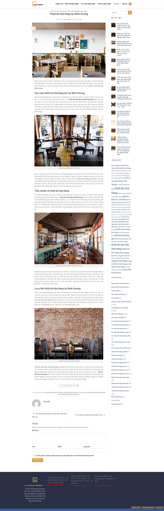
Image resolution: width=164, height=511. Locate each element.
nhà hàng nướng (123, 173)
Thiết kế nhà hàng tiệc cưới (120, 387)
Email (60, 447)
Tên (34, 447)
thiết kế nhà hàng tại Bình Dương (70, 394)
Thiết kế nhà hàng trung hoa (120, 391)
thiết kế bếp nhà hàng (116, 196)
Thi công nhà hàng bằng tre (120, 325)
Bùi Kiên (79, 19)
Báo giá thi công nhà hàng (119, 283)
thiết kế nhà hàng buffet (123, 205)
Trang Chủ (59, 4)
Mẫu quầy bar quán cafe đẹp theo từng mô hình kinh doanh (123, 131)
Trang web (86, 447)
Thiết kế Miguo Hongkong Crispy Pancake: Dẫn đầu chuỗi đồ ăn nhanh (123, 140)
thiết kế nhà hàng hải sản (119, 370)
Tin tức (116, 4)
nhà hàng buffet (115, 173)
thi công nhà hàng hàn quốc (120, 332)
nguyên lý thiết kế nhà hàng (118, 171)
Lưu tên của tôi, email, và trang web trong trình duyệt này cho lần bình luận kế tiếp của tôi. (64, 455)
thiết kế (129, 193)
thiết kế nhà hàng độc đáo (123, 239)
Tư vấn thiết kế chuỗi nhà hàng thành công (88, 415)
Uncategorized (116, 404)
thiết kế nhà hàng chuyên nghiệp (119, 207)
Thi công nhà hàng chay (119, 328)
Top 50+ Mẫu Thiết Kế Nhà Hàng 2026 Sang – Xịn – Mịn (124, 105)
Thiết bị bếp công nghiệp (119, 352)
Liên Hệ (124, 4)
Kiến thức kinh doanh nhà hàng (60, 11)
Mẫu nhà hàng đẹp (117, 314)
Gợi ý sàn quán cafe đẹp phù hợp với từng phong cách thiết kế (124, 71)
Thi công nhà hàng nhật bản (120, 348)
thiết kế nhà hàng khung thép (121, 214)
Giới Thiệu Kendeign (117, 294)
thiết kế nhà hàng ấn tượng (119, 241)
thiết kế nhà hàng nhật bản (119, 383)
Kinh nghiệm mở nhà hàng (79, 11)
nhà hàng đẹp (118, 178)
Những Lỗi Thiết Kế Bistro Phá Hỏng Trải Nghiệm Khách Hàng (124, 35)
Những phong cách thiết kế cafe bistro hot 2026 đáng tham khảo (124, 43)
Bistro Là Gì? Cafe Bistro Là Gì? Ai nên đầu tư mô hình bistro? (123, 52)
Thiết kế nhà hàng (71, 4)
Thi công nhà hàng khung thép (121, 336)
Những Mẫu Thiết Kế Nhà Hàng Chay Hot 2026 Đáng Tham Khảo (123, 62)
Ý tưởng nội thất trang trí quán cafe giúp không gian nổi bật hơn (124, 97)
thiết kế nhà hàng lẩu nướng (120, 377)
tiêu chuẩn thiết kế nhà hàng (121, 258)
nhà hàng (128, 171)
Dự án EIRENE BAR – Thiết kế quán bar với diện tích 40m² (124, 89)
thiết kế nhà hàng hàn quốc (120, 374)
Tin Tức (113, 400)
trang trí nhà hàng (119, 261)
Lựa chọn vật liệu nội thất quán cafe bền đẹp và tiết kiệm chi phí (123, 114)
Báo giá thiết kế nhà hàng (119, 287)
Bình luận (35, 430)
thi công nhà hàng (89, 392)
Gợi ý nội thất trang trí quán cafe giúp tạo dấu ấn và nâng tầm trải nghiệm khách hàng (124, 150)
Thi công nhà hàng (88, 4)
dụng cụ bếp (115, 291)
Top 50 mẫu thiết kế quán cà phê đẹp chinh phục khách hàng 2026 (124, 123)
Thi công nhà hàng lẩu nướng (120, 342)
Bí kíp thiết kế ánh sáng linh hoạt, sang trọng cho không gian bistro (124, 26)
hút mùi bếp (115, 298)
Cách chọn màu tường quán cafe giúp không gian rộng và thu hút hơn (124, 80)
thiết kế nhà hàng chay (118, 366)
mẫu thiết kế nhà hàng (123, 168)
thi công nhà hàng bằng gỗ (120, 321)
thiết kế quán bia (116, 397)
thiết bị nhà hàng (104, 4)
